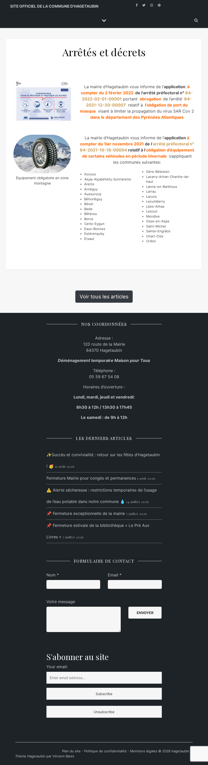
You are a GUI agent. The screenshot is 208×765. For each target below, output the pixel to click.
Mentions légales (143, 751)
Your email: (57, 666)
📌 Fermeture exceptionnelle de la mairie (85, 513)
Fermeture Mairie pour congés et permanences (91, 478)
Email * (115, 574)
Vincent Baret (63, 756)
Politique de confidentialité (105, 751)
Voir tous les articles (104, 297)
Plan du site (72, 751)
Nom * (52, 574)
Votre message (60, 601)
